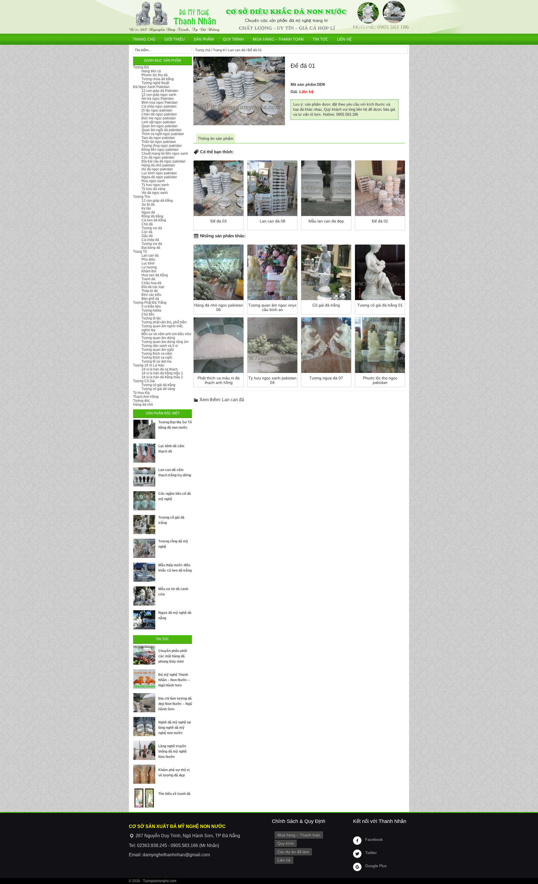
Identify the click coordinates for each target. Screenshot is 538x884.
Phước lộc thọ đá (155, 75)
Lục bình (148, 263)
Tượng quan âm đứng (158, 338)
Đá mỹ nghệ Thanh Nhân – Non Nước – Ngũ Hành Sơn (174, 680)
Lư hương (149, 267)
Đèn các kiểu (151, 295)
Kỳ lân (146, 208)
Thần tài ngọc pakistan (159, 142)
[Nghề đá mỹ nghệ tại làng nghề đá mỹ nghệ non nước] (144, 726)
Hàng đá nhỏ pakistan (158, 165)
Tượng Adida (151, 310)
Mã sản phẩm (303, 84)
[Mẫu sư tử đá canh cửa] (144, 596)
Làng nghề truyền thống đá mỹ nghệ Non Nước (172, 751)
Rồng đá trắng (152, 216)
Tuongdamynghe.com (159, 881)
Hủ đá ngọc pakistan (157, 169)
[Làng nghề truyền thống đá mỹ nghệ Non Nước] (144, 750)
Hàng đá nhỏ (143, 405)
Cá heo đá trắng (154, 220)
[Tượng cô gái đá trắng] (144, 524)
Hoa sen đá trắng (155, 275)
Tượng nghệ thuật (155, 83)
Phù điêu (148, 259)
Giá (294, 91)
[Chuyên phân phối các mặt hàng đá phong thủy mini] (144, 655)
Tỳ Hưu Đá (141, 393)
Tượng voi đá (152, 228)
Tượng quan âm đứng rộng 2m (165, 342)
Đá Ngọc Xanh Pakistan (151, 87)
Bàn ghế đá (150, 299)
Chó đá (147, 224)
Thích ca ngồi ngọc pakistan (163, 134)
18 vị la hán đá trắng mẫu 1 (162, 373)
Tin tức (320, 39)
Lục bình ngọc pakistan (159, 173)
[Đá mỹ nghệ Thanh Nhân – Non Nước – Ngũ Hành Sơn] (144, 679)
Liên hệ (344, 39)
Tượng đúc (141, 401)
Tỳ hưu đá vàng (153, 189)
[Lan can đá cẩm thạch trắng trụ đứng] (144, 477)
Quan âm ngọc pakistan (160, 126)
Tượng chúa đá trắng (158, 79)
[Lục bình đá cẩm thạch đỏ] (144, 453)
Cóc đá (147, 232)
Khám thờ (149, 271)
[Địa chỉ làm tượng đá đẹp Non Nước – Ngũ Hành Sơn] (144, 703)
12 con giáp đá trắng (157, 201)
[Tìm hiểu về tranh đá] (144, 798)
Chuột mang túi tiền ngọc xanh (165, 154)
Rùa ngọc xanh (153, 181)
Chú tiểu (148, 314)
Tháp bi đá (150, 291)
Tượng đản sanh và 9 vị (160, 346)
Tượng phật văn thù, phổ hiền (164, 322)
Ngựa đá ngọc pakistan (159, 177)
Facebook (374, 839)
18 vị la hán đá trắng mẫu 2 (162, 377)
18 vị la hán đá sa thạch (160, 369)
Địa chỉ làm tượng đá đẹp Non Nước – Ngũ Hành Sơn (175, 704)
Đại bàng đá (151, 248)
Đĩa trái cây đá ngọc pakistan (163, 161)
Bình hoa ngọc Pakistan (160, 103)
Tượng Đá (141, 67)
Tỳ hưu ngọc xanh (155, 185)
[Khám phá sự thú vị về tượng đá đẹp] (144, 774)
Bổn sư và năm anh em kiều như (166, 334)
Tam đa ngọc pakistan (158, 138)
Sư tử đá (148, 205)
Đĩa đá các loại (153, 287)
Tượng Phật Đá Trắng (149, 303)
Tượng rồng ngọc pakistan (162, 146)
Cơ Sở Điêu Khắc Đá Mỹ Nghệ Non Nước (269, 17)
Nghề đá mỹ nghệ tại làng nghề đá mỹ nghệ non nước (174, 727)
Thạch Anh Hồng (146, 397)
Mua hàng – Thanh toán (278, 39)
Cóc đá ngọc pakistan (158, 157)
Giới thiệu (174, 39)
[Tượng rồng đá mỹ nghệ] (144, 548)
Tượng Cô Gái (144, 381)
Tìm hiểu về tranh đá (174, 794)
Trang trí (219, 50)
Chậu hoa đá (151, 283)
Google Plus (376, 866)
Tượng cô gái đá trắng (158, 385)
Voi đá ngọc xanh (155, 193)
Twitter (371, 852)
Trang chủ (144, 39)
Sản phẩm (204, 39)
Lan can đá (236, 50)
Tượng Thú (141, 197)
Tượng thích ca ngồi (157, 357)
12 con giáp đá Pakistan (160, 91)
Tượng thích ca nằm (157, 354)
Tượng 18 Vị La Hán (148, 365)
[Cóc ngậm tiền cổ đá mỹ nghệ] (144, 501)
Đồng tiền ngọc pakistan (160, 150)
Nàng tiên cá (151, 71)
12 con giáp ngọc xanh (159, 95)
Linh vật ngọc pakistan (159, 122)
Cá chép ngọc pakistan (159, 106)
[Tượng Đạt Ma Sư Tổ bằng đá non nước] (144, 429)
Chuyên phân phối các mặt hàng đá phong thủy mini (172, 656)
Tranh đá (148, 279)
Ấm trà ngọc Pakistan (158, 99)
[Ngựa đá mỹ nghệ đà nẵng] (144, 620)
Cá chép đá (150, 240)
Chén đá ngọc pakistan (159, 114)
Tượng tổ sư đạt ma (156, 361)
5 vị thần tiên (151, 306)
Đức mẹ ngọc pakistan (159, 118)
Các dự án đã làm (293, 852)
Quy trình (233, 39)
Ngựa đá (148, 212)
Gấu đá (147, 236)
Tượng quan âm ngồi (158, 350)
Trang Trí (140, 252)
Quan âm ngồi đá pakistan (162, 130)
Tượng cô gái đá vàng (158, 389)
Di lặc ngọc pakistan (157, 110)
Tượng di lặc (151, 318)
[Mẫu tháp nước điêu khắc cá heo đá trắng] (144, 572)
